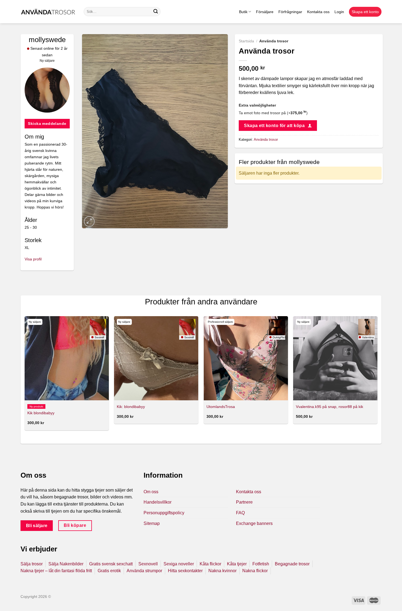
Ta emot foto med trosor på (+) (273, 113)
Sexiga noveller (179, 564)
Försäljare (264, 12)
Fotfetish (260, 564)
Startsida (246, 41)
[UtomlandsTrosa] (246, 358)
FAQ (240, 512)
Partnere (244, 502)
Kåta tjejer (237, 564)
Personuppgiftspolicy (164, 512)
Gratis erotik (109, 570)
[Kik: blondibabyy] (156, 358)
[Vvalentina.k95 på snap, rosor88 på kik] (335, 358)
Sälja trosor (32, 564)
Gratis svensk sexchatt (111, 564)
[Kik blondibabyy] (67, 358)
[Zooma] (89, 221)
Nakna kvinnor (222, 570)
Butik (243, 12)
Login (339, 12)
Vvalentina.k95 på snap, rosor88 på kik (329, 406)
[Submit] (155, 11)
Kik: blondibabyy (131, 406)
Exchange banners (254, 523)
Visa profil (33, 259)
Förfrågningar (290, 12)
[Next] (377, 375)
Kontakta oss (318, 12)
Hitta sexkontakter (185, 570)
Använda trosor (266, 139)
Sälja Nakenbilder (65, 564)
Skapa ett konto (365, 12)
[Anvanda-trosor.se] (48, 11)
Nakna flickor (255, 570)
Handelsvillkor (157, 502)
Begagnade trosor (292, 564)
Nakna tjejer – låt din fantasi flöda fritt (56, 570)
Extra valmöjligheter (257, 105)
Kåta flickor (210, 564)
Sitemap (152, 523)
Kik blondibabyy (40, 413)
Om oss (151, 491)
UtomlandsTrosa (220, 406)
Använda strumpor (144, 570)
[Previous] (25, 375)
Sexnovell (148, 564)
